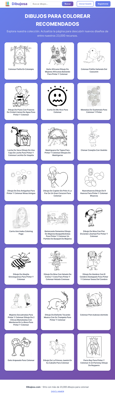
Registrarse (103, 4)
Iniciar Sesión (85, 4)
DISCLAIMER (57, 391)
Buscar (68, 4)
